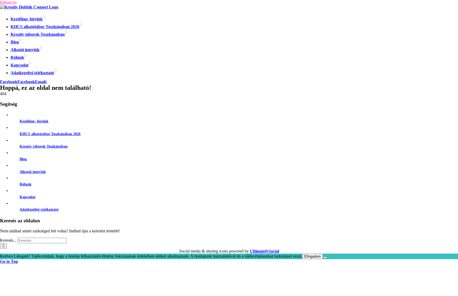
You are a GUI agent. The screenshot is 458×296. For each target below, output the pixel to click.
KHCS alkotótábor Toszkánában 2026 (50, 134)
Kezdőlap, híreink (34, 121)
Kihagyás (8, 2)
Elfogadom (312, 256)
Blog (23, 159)
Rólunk (26, 184)
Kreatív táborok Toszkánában (44, 146)
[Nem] (325, 257)
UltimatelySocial (264, 251)
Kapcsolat (28, 197)
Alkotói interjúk (33, 172)
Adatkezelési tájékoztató (39, 209)
